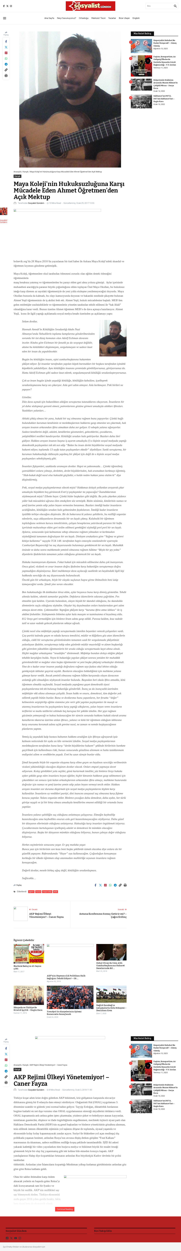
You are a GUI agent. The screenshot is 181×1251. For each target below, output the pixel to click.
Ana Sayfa (49, 18)
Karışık (25, 172)
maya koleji (47, 892)
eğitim (31, 892)
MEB (55, 892)
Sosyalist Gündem (36, 203)
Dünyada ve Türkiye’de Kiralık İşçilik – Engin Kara (28, 1008)
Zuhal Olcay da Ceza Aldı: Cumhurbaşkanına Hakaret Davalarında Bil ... (110, 965)
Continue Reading (65, 1209)
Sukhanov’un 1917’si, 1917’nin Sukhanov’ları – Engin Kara (163, 98)
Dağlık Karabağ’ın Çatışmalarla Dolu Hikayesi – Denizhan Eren (111, 1008)
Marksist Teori (98, 18)
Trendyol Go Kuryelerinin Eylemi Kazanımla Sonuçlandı (64, 1012)
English (136, 18)
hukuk (38, 892)
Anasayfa (17, 172)
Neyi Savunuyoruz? (66, 18)
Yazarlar (112, 18)
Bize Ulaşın (124, 18)
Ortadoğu (84, 18)
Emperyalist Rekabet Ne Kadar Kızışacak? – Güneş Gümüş (164, 43)
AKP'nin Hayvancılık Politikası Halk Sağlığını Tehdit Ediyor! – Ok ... (66, 977)
